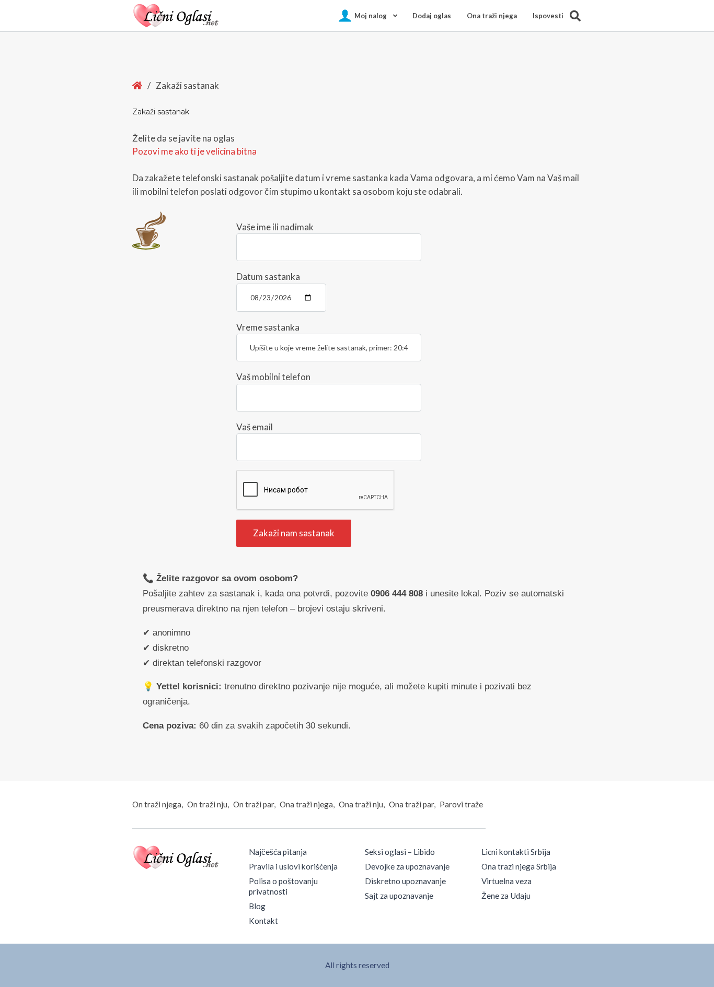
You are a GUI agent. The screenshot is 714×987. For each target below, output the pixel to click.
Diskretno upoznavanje (405, 881)
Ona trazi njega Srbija (518, 866)
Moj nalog (370, 15)
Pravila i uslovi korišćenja (293, 866)
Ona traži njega (492, 15)
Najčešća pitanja (278, 851)
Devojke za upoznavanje (407, 866)
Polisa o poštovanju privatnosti (283, 886)
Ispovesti (548, 15)
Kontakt (263, 920)
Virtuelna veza (506, 881)
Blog (257, 906)
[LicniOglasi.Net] (176, 16)
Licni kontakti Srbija (515, 851)
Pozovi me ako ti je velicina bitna (194, 151)
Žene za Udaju (506, 895)
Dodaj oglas (431, 15)
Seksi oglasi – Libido (400, 851)
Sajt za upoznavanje (399, 895)
